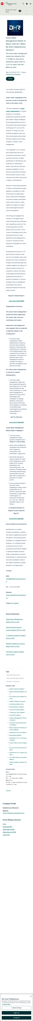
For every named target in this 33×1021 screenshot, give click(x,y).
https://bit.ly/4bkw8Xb (16, 422)
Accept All (16, 1017)
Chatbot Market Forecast (17, 701)
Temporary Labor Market (17, 712)
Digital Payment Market (16, 689)
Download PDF (7, 827)
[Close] (31, 996)
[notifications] (27, 3)
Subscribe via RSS (8, 829)
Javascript (6, 835)
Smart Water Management (13, 675)
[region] (16, 1007)
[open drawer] (30, 3)
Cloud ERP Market (15, 715)
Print (4, 824)
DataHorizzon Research (13, 74)
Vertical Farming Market (16, 710)
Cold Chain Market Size (16, 704)
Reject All (16, 1012)
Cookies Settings (16, 1007)
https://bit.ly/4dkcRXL (16, 519)
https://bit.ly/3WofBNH (16, 301)
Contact (8, 791)
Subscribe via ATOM (9, 832)
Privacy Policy (6, 1004)
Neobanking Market (15, 735)
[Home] (9, 3)
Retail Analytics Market (16, 707)
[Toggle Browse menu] (26, 10)
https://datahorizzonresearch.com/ (13, 813)
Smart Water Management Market (15, 678)
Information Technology (13, 681)
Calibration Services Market (17, 732)
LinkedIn (16, 603)
